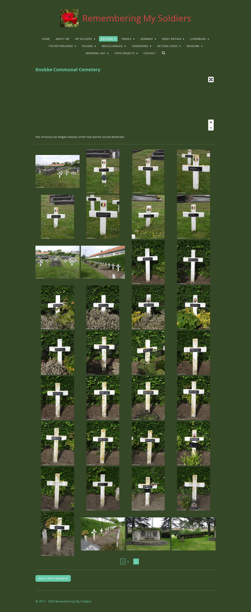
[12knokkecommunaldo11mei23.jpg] (193, 262)
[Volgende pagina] (136, 561)
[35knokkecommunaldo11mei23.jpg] (148, 534)
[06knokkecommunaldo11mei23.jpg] (103, 217)
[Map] (125, 103)
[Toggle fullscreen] (211, 79)
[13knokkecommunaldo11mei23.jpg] (57, 307)
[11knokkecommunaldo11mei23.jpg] (148, 262)
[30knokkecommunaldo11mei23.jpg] (103, 488)
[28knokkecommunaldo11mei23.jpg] (193, 443)
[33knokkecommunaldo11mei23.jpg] (57, 534)
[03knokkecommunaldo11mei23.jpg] (148, 171)
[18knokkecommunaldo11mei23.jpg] (103, 352)
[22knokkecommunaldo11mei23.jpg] (103, 398)
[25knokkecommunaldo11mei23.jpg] (57, 443)
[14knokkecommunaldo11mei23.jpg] (103, 307)
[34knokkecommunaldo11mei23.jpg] (103, 534)
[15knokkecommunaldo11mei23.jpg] (148, 307)
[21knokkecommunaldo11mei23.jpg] (57, 398)
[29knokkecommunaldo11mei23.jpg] (57, 488)
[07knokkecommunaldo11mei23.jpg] (148, 217)
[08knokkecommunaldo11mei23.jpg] (193, 217)
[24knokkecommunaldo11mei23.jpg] (193, 398)
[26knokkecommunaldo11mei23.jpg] (103, 443)
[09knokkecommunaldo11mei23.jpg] (57, 262)
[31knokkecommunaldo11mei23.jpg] (148, 488)
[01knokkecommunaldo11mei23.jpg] (57, 171)
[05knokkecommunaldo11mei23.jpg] (57, 217)
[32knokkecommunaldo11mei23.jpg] (193, 488)
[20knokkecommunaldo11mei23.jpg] (193, 352)
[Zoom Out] (211, 128)
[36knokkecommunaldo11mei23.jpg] (193, 534)
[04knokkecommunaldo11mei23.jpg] (193, 171)
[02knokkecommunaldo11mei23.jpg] (103, 171)
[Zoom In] (211, 122)
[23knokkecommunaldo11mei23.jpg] (148, 398)
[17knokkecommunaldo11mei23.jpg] (57, 352)
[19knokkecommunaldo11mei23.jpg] (148, 352)
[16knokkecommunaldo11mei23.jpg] (193, 307)
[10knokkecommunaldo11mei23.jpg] (103, 262)
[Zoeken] (163, 52)
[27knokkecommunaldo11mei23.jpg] (148, 443)
